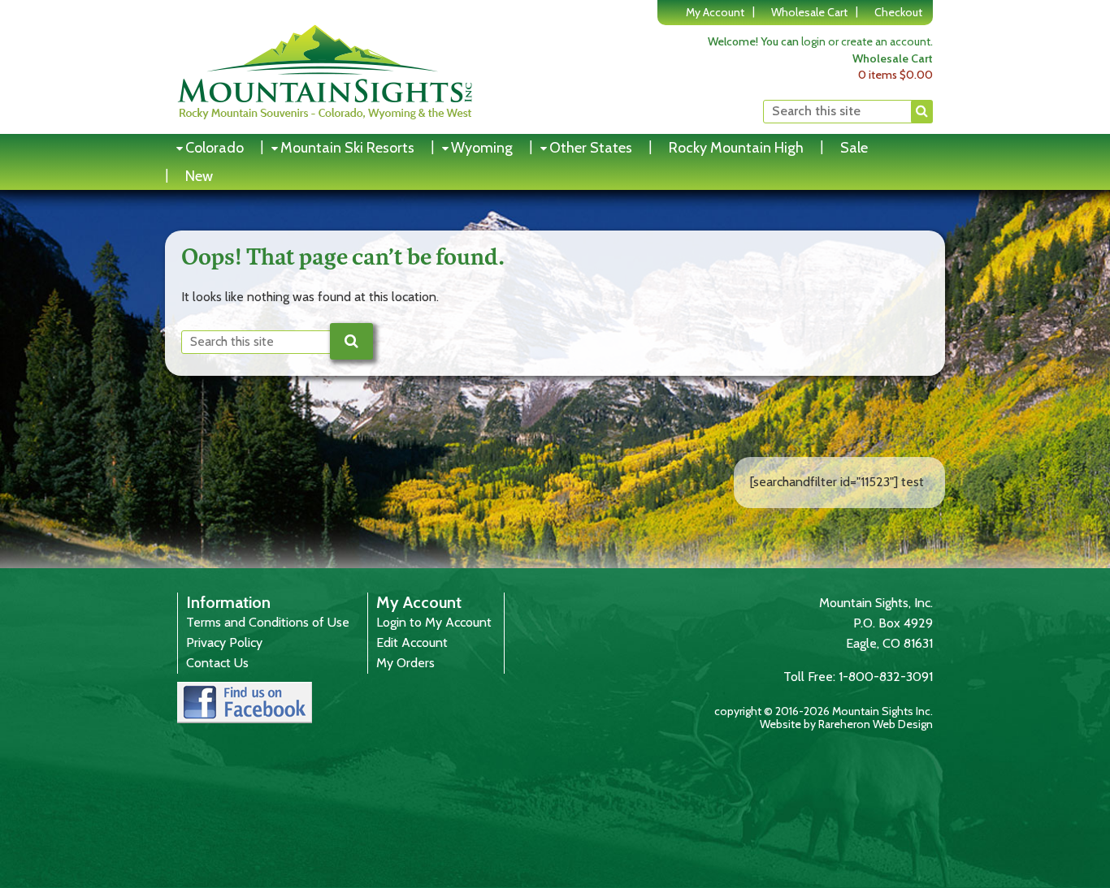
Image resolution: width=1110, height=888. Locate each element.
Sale (854, 148)
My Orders (405, 662)
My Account (715, 12)
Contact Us (217, 662)
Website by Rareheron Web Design (846, 724)
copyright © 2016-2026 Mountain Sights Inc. (823, 711)
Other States (590, 148)
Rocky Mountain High (736, 148)
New (199, 176)
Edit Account (412, 642)
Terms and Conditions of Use (267, 622)
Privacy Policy (224, 642)
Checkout (898, 12)
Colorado (214, 148)
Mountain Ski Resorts (347, 148)
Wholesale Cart (809, 12)
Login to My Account (434, 622)
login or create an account (865, 41)
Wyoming (482, 148)
